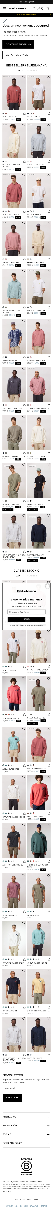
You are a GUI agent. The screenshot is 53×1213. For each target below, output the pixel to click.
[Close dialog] (47, 586)
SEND (26, 619)
